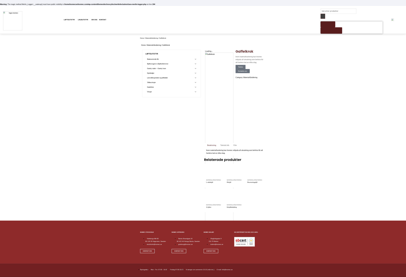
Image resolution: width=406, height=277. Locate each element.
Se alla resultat (331, 30)
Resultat (327, 24)
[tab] (211, 145)
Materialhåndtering (151, 38)
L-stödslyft (209, 251)
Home (142, 38)
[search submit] (323, 16)
